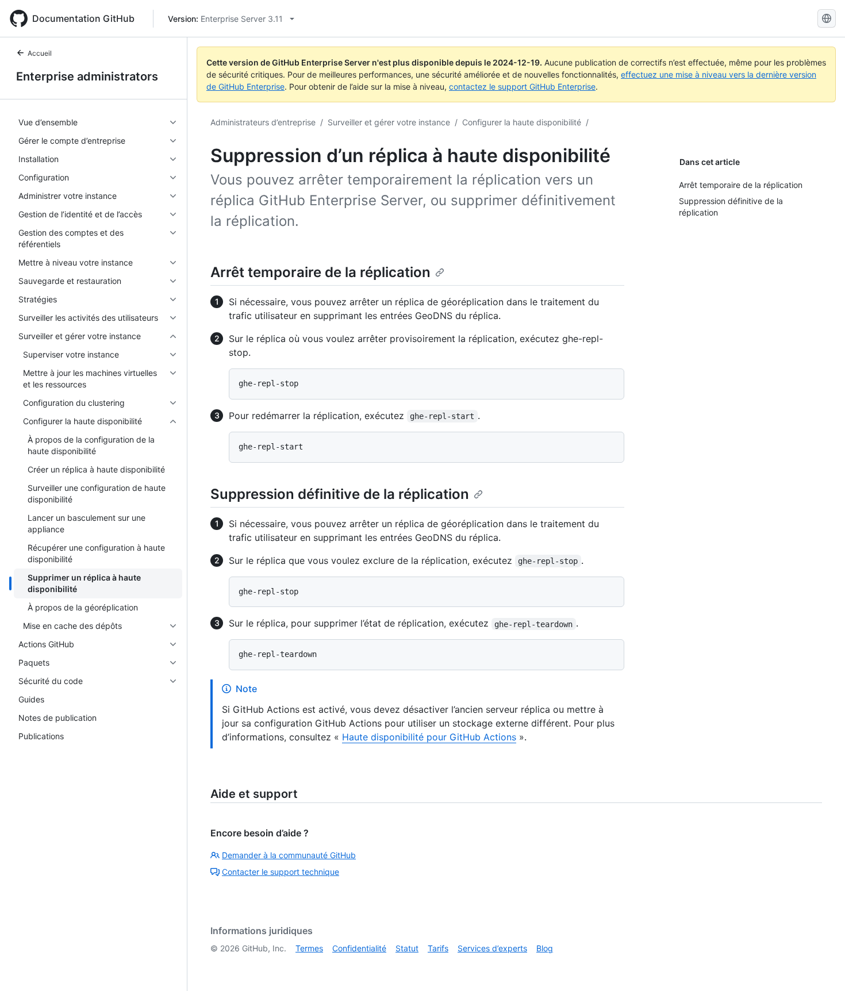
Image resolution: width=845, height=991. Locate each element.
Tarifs (438, 948)
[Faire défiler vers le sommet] (819, 965)
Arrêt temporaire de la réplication (320, 272)
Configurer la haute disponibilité (521, 122)
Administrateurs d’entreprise (263, 122)
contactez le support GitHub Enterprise (522, 86)
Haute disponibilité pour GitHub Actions (429, 737)
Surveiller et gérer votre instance (389, 122)
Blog (544, 948)
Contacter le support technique (280, 872)
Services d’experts (492, 948)
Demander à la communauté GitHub (289, 855)
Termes (309, 948)
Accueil (40, 53)
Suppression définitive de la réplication (339, 494)
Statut (406, 948)
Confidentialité (359, 948)
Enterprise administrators (87, 76)
